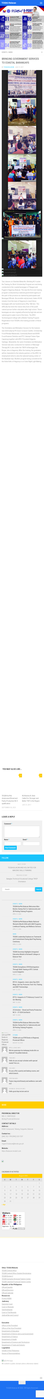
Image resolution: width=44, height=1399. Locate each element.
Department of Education (10, 1331)
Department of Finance (10, 1337)
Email (25, 840)
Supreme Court (7, 1304)
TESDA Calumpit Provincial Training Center (16, 1282)
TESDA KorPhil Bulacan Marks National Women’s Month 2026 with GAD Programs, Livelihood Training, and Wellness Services (27, 924)
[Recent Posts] (7, 899)
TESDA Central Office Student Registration (16, 1273)
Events (4, 52)
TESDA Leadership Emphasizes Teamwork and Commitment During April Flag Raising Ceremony (27, 939)
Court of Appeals (8, 1307)
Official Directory (7, 1290)
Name (6, 840)
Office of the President (10, 1325)
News (11, 52)
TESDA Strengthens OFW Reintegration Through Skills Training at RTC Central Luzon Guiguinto (26, 969)
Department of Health (9, 1339)
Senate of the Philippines (10, 1351)
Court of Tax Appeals (9, 1312)
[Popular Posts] (17, 899)
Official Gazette (7, 1287)
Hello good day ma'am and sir (19, 1091)
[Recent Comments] (27, 899)
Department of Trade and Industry (13, 1345)
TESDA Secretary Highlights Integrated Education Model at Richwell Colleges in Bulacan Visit (26, 954)
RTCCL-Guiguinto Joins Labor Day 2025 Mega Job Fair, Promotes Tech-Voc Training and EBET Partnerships (27, 984)
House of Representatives (11, 1353)
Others (15, 1035)
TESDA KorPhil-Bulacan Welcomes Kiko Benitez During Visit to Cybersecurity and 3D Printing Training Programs (26, 908)
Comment (8, 824)
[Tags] (37, 899)
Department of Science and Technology (16, 1342)
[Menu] (41, 3)
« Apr (4, 1205)
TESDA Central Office (9, 1271)
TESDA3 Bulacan (9, 3)
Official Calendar (7, 1293)
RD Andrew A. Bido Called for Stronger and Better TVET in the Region (31, 798)
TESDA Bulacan (9, 67)
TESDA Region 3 (7, 1276)
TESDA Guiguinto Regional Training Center (16, 1279)
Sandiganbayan (7, 1310)
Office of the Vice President (11, 1328)
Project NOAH (6, 1298)
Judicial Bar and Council (10, 1315)
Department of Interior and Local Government (17, 1334)
